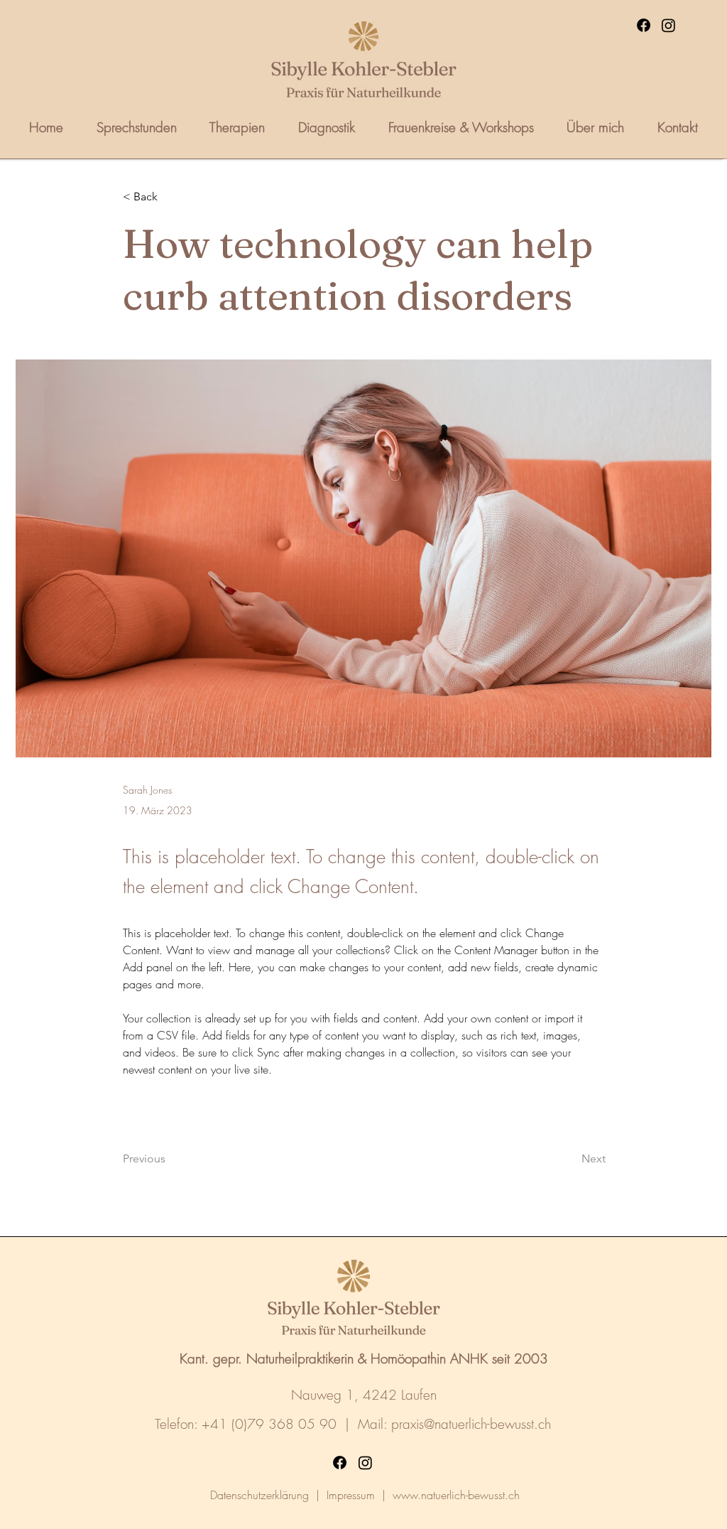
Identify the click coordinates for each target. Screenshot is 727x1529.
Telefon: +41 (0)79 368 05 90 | (256, 1424)
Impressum (350, 1495)
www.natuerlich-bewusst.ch (456, 1495)
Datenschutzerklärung (259, 1495)
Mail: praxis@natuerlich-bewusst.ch (454, 1424)
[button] (170, 197)
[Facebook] (643, 25)
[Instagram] (668, 25)
